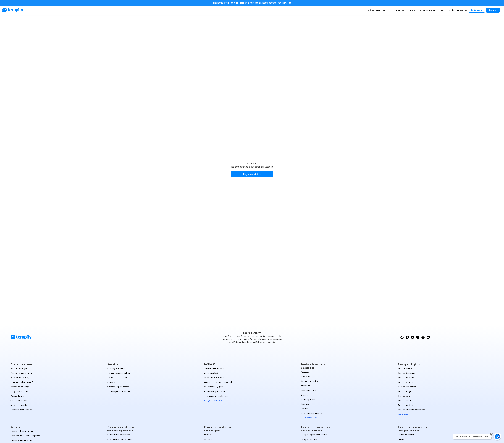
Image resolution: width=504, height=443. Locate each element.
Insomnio (305, 404)
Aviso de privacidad (19, 405)
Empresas (411, 10)
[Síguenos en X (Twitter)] (407, 337)
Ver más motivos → (310, 417)
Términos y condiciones (21, 409)
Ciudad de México (406, 434)
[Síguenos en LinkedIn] (412, 337)
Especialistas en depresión (119, 439)
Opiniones (400, 10)
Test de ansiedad (406, 377)
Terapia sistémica (309, 439)
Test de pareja (404, 396)
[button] (497, 436)
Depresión (306, 376)
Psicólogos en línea (376, 10)
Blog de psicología (18, 368)
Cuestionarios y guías (213, 386)
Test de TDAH (404, 400)
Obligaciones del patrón (215, 377)
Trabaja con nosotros (457, 10)
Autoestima (306, 385)
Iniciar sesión (476, 10)
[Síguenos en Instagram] (423, 337)
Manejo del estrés (309, 390)
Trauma (304, 408)
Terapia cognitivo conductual (314, 434)
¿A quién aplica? (211, 373)
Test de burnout (405, 382)
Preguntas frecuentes (428, 10)
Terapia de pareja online (118, 377)
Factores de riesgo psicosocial (218, 382)
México (207, 434)
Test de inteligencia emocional (411, 409)
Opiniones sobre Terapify (22, 382)
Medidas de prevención (214, 391)
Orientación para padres (118, 386)
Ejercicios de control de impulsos (25, 435)
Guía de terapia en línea (21, 373)
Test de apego (404, 391)
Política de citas (17, 396)
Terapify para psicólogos (118, 391)
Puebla (401, 439)
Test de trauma (405, 368)
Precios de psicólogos (20, 386)
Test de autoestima (407, 386)
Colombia (208, 439)
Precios (391, 10)
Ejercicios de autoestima (21, 431)
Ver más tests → (406, 414)
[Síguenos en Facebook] (402, 337)
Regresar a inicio (252, 174)
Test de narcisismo (406, 405)
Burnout (304, 394)
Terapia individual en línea (118, 373)
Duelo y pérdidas (308, 399)
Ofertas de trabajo (19, 400)
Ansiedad (305, 372)
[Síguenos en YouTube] (428, 337)
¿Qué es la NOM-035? (214, 368)
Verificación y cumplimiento (216, 396)
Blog (442, 10)
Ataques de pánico (309, 381)
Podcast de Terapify (19, 377)
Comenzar (493, 10)
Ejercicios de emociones (21, 440)
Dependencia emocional (311, 413)
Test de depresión (406, 373)
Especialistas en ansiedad (118, 434)
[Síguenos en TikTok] (417, 337)
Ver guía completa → (214, 400)
